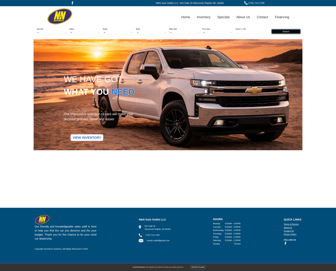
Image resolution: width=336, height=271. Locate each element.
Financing (282, 17)
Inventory (204, 17)
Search (286, 31)
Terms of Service (291, 224)
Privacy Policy (290, 234)
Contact (262, 17)
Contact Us (289, 231)
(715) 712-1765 (256, 3)
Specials (223, 17)
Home (185, 17)
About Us (243, 17)
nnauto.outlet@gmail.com (158, 240)
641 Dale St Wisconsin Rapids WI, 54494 (202, 3)
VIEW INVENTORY (87, 137)
